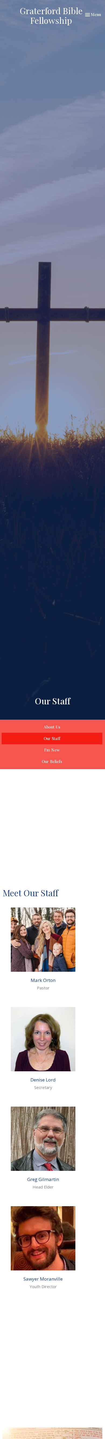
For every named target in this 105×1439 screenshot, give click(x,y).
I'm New (52, 750)
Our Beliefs (52, 761)
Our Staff (52, 738)
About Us (52, 727)
